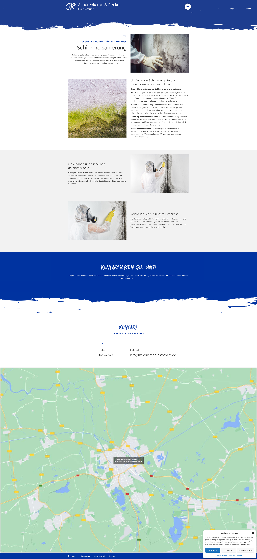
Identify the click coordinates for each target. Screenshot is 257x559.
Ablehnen (228, 550)
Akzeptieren (213, 550)
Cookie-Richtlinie (222, 555)
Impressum (239, 555)
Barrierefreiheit (99, 556)
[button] (253, 533)
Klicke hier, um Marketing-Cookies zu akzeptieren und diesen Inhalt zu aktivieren (128, 460)
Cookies (112, 556)
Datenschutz (231, 555)
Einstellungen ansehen (245, 550)
